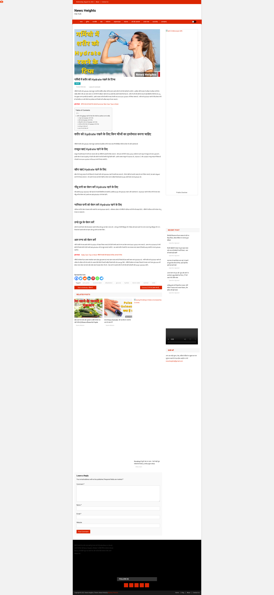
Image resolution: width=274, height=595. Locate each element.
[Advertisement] (183, 211)
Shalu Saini (139, 467)
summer (145, 283)
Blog (183, 592)
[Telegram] (101, 278)
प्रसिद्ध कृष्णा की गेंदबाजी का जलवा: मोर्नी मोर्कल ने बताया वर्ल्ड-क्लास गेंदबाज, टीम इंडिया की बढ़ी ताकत (177, 287)
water (153, 283)
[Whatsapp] (97, 278)
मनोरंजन (108, 22)
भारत (81, 22)
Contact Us (105, 2)
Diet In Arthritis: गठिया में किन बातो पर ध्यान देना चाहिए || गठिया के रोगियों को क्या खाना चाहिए (87, 287)
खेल (101, 22)
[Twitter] (81, 278)
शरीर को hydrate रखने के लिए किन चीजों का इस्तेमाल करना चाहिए (93, 116)
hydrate (126, 283)
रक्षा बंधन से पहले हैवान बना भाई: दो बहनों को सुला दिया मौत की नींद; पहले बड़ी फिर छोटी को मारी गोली (177, 263)
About (97, 2)
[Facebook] (76, 278)
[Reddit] (85, 278)
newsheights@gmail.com (174, 361)
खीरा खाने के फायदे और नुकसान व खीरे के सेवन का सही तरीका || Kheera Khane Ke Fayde (87, 321)
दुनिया (87, 22)
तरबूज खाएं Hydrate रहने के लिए (86, 118)
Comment (80, 484)
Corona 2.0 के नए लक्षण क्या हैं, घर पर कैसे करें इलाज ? (152, 287)
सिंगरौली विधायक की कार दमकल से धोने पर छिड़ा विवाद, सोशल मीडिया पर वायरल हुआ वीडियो (178, 238)
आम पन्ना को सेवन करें (83, 128)
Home (177, 592)
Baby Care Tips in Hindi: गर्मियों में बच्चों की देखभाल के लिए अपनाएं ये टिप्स (101, 255)
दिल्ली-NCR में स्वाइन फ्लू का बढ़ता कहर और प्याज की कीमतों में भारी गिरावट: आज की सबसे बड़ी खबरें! (177, 250)
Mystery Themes (113, 592)
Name (79, 505)
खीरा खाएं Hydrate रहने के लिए (86, 120)
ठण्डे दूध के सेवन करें (83, 126)
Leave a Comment (94, 87)
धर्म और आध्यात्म (135, 22)
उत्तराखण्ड (164, 22)
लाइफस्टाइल (117, 22)
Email (79, 514)
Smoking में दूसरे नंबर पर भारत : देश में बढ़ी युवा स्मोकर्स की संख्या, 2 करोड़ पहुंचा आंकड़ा (147, 463)
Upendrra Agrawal (174, 243)
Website (79, 522)
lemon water (136, 283)
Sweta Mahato (81, 87)
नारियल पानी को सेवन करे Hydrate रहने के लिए (89, 124)
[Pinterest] (93, 278)
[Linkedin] (89, 278)
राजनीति (94, 22)
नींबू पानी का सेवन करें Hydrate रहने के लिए (88, 122)
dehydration (108, 283)
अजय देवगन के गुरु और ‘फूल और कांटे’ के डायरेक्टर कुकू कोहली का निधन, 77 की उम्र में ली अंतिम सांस (178, 275)
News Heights (85, 10)
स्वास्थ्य (126, 22)
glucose (118, 283)
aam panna (86, 283)
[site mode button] (194, 22)
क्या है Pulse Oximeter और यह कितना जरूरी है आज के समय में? (117, 321)
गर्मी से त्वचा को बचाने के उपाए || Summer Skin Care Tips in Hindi (99, 104)
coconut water (97, 283)
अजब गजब (146, 22)
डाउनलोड (155, 22)
